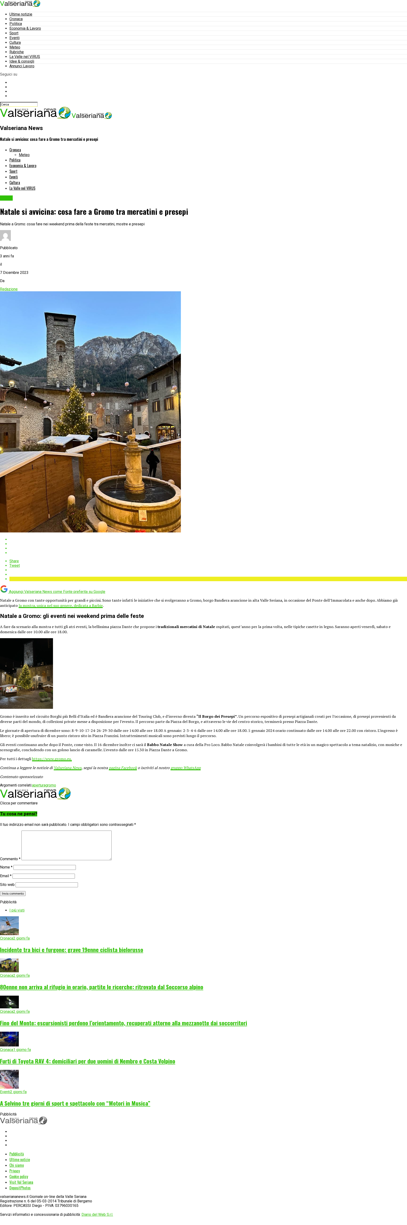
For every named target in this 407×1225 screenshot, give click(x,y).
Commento (10, 859)
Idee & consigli (21, 61)
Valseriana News (67, 767)
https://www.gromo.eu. (52, 758)
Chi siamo (16, 1165)
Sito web (7, 884)
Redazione (9, 289)
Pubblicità (16, 1154)
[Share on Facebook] (208, 539)
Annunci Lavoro (21, 66)
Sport (13, 33)
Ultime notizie (20, 14)
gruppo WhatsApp (186, 767)
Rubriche (16, 52)
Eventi (14, 38)
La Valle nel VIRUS (24, 56)
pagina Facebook (123, 767)
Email (6, 876)
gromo (50, 785)
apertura (38, 785)
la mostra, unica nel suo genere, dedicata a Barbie (61, 605)
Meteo (14, 47)
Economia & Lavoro (25, 28)
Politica (15, 23)
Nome (6, 867)
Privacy (14, 1171)
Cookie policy (18, 1176)
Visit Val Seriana (21, 1182)
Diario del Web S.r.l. (97, 1214)
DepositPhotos (20, 1188)
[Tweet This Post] (208, 544)
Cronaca (16, 19)
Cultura (15, 42)
